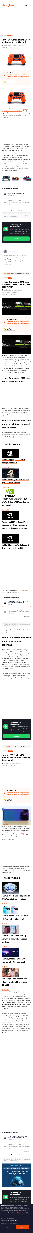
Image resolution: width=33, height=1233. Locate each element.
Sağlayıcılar (21, 1212)
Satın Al (10, 195)
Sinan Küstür (7, 763)
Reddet (8, 1227)
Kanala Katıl (16, 239)
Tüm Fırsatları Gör (15, 210)
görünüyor (5, 996)
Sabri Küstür (7, 45)
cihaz (22, 833)
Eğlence (10, 277)
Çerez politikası (10, 1218)
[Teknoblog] (8, 5)
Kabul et (22, 1227)
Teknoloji (10, 35)
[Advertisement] (16, 700)
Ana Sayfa (4, 35)
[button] (6, 178)
